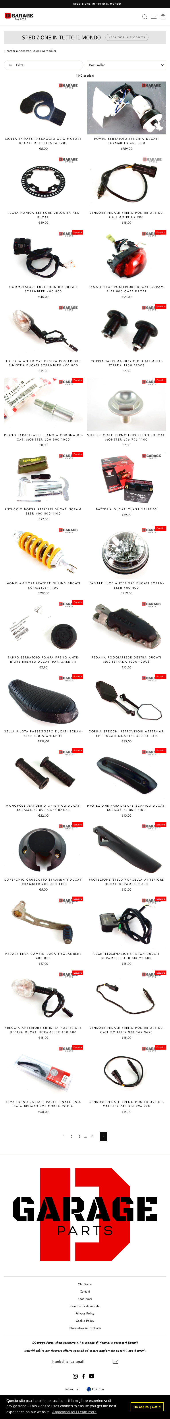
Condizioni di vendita (85, 1306)
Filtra (19, 65)
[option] (85, 4)
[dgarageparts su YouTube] (91, 1376)
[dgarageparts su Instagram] (75, 1376)
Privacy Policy (85, 1313)
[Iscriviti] (115, 1362)
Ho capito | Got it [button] (147, 1407)
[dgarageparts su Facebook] (83, 1376)
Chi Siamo (85, 1284)
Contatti (85, 1291)
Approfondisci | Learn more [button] (74, 1412)
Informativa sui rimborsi (85, 1328)
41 (92, 1136)
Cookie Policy (85, 1320)
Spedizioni (85, 1299)
